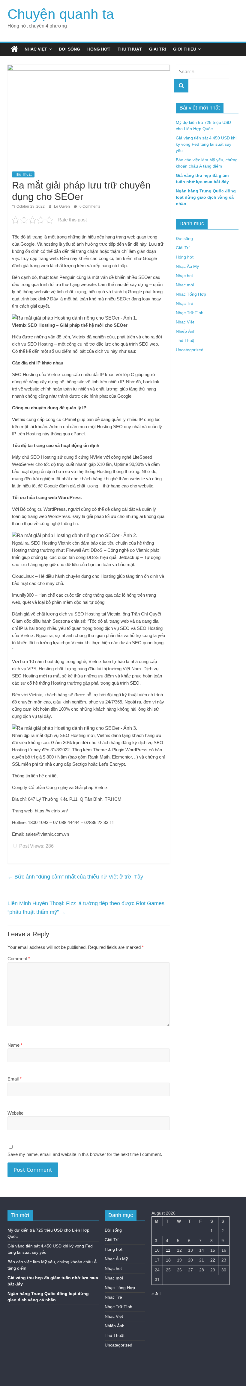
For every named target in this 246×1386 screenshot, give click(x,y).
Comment (19, 958)
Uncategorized (189, 349)
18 (168, 1260)
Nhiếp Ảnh (186, 331)
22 (212, 1260)
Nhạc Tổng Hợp (191, 294)
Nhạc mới (185, 284)
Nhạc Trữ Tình (189, 312)
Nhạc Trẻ (184, 303)
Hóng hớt (98, 49)
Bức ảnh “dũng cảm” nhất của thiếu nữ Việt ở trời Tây (75, 877)
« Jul (156, 1293)
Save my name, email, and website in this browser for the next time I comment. (85, 1154)
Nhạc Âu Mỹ (187, 266)
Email (15, 1078)
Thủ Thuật (130, 49)
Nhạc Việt (36, 49)
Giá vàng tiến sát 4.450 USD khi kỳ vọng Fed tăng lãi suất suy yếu (206, 144)
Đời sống (69, 49)
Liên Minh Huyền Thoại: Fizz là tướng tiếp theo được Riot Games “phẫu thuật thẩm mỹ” (86, 907)
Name (15, 1045)
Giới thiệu (184, 49)
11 (168, 1250)
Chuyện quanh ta (61, 14)
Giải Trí (157, 49)
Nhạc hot (184, 275)
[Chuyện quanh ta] (14, 49)
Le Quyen (62, 206)
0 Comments (89, 206)
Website (15, 1113)
